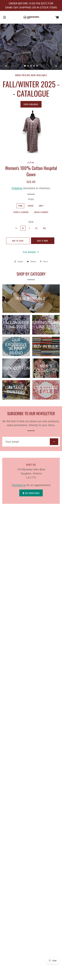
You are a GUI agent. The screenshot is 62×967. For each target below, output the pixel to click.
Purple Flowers (21, 212)
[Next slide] (56, 66)
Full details (30, 252)
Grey (41, 205)
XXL (44, 228)
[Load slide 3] (31, 65)
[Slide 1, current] (24, 65)
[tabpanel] (31, 47)
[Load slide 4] (34, 65)
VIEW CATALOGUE (31, 104)
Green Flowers (41, 212)
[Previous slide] (6, 66)
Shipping (16, 188)
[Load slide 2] (27, 65)
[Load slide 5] (37, 65)
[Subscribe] (54, 441)
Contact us (19, 485)
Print (31, 199)
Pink (20, 205)
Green (31, 205)
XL (37, 228)
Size (31, 221)
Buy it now (42, 240)
